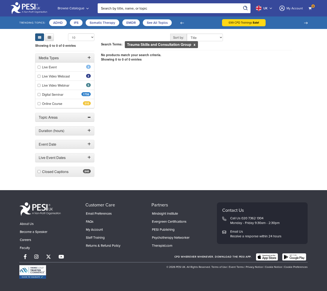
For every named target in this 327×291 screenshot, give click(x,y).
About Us (27, 223)
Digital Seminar (61, 94)
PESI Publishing (163, 229)
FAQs (89, 221)
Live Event (55, 67)
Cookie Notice (273, 267)
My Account (94, 229)
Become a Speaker (33, 231)
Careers (25, 239)
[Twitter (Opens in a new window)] (48, 256)
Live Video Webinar (62, 85)
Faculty (25, 247)
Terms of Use (219, 267)
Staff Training (95, 237)
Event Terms (236, 267)
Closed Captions (64, 171)
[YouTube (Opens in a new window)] (61, 256)
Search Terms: (112, 44)
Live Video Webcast (62, 76)
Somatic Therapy (102, 22)
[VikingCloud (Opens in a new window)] (32, 272)
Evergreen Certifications (169, 221)
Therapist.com (162, 245)
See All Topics (157, 22)
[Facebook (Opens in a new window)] (25, 256)
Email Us (236, 231)
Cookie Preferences (296, 267)
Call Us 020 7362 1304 (246, 218)
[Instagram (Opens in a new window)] (36, 256)
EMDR (131, 22)
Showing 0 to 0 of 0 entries (55, 45)
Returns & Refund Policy (103, 245)
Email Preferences (99, 213)
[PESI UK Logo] (40, 209)
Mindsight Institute (165, 213)
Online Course (60, 103)
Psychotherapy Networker (171, 237)
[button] (182, 22)
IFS (76, 22)
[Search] (245, 8)
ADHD (58, 22)
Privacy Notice (254, 267)
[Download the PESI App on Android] (294, 256)
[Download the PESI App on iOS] (267, 256)
